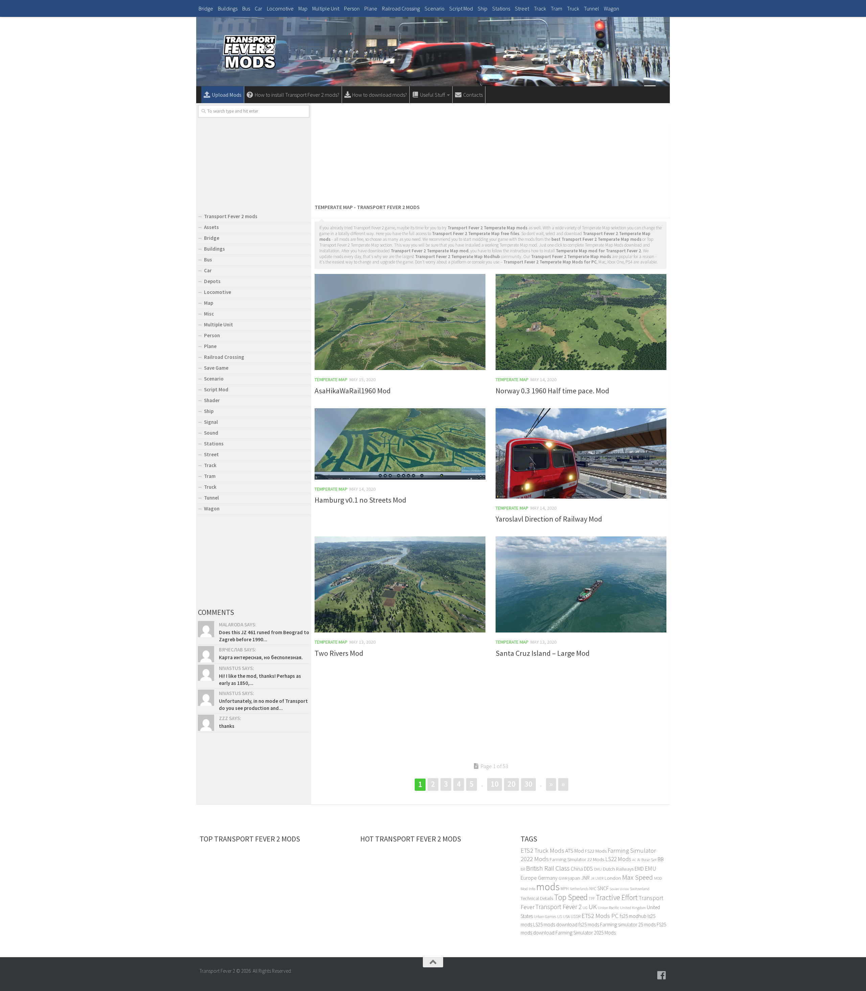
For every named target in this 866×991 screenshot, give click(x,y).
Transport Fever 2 (558, 907)
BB (661, 859)
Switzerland (640, 888)
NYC (592, 889)
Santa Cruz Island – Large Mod (543, 653)
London (613, 878)
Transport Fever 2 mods (230, 216)
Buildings (227, 8)
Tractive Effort (617, 897)
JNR (585, 878)
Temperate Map (331, 379)
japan (574, 878)
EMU (650, 868)
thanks (226, 726)
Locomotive (280, 8)
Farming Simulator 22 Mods (577, 859)
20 (511, 784)
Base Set (649, 859)
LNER (599, 878)
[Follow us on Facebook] (661, 975)
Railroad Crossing (401, 8)
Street (522, 8)
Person (352, 8)
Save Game (216, 368)
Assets (211, 227)
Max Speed (637, 877)
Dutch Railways (618, 869)
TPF (592, 898)
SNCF (603, 888)
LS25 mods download (555, 924)
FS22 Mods (596, 851)
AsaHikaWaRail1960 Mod (353, 390)
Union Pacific (608, 907)
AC (634, 860)
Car (258, 8)
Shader (212, 400)
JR (592, 878)
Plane (370, 8)
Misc (209, 313)
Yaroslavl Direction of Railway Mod (549, 519)
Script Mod (461, 8)
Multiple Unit (325, 8)
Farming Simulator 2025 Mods (585, 932)
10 (495, 784)
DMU (598, 869)
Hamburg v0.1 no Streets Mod (360, 500)
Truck (573, 8)
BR (523, 869)
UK (593, 907)
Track (540, 8)
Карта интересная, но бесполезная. (261, 657)
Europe (529, 877)
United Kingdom (633, 907)
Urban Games (545, 916)
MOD (658, 878)
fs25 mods (588, 924)
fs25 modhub (633, 916)
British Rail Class (548, 868)
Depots (212, 281)
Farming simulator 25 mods (628, 924)
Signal (211, 422)
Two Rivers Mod (339, 653)
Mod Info (528, 888)
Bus (246, 8)
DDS (588, 868)
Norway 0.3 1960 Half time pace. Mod (552, 390)
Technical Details (537, 898)
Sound (211, 433)
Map (302, 8)
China (577, 869)
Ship (482, 8)
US (559, 916)
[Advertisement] (490, 152)
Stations (501, 8)
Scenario (435, 8)
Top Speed (571, 897)
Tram (556, 8)
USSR (575, 916)
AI (638, 859)
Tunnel (591, 8)
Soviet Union (619, 889)
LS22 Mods (618, 859)
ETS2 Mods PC (600, 916)
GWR (563, 878)
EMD (639, 869)
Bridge (206, 8)
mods (548, 886)
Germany (547, 878)
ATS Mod (574, 850)
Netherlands (579, 888)
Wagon (611, 8)
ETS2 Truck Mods (542, 850)
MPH (565, 889)
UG (585, 907)
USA (566, 916)
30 (528, 784)
